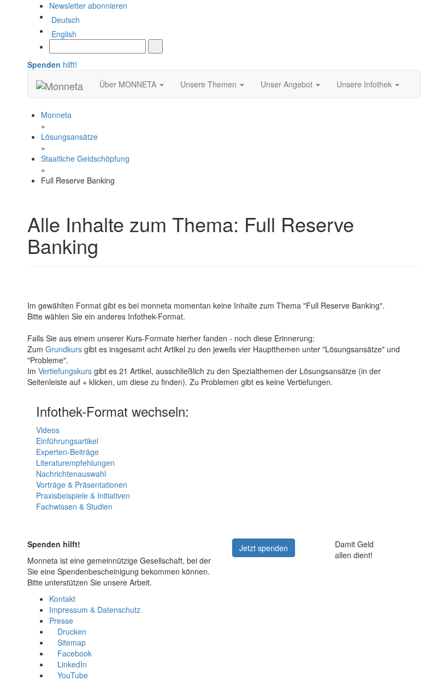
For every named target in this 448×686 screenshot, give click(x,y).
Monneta (56, 114)
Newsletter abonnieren (88, 5)
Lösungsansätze (69, 136)
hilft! (52, 64)
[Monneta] (59, 84)
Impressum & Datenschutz (94, 609)
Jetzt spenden (263, 547)
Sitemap (70, 642)
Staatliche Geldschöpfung (85, 158)
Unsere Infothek (365, 84)
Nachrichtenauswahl (71, 473)
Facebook (73, 653)
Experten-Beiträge (67, 451)
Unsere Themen (209, 84)
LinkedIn (71, 664)
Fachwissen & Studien (74, 506)
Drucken (70, 631)
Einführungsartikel (67, 440)
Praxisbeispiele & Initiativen (83, 495)
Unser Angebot (288, 84)
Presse (61, 620)
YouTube (71, 675)
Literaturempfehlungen (75, 462)
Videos (48, 429)
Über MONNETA (128, 84)
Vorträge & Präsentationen (81, 484)
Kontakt (62, 598)
